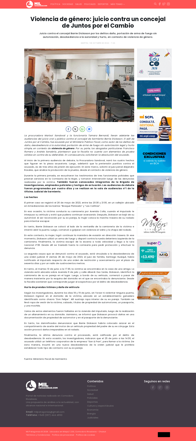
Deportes (103, 4)
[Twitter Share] (75, 129)
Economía (92, 409)
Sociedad (67, 4)
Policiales (90, 4)
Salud (78, 4)
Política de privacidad (63, 435)
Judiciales (92, 417)
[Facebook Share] (68, 129)
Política (55, 4)
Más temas (117, 4)
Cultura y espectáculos (100, 405)
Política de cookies (85, 435)
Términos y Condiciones (38, 435)
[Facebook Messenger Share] (89, 129)
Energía (91, 413)
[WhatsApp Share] (82, 129)
